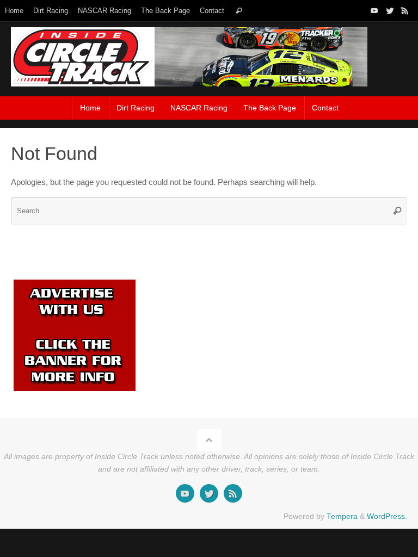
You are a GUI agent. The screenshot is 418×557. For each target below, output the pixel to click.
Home (14, 11)
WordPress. (387, 516)
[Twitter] (389, 10)
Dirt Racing (50, 11)
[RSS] (405, 10)
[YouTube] (374, 10)
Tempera (342, 516)
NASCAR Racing (104, 11)
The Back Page (165, 11)
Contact (212, 11)
